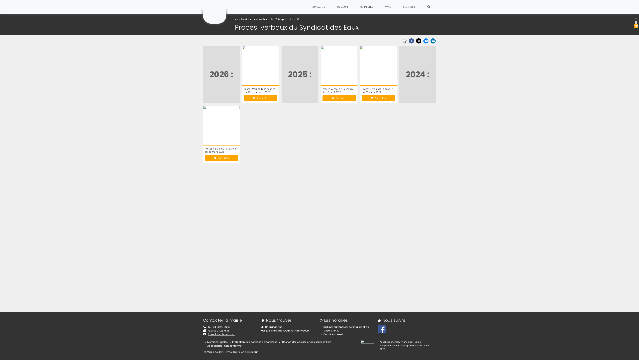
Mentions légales (217, 342)
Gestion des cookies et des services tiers (306, 342)
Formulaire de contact (221, 334)
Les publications (287, 19)
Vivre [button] (388, 7)
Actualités (268, 19)
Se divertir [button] (409, 7)
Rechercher (429, 7)
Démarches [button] (367, 7)
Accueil (254, 19)
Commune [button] (343, 7)
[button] (411, 41)
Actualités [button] (319, 7)
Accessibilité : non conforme (224, 346)
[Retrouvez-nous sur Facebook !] (382, 329)
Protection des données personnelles (254, 342)
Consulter (262, 98)
